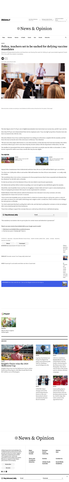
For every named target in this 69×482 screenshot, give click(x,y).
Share (8, 243)
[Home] (8, 20)
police (47, 238)
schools (52, 238)
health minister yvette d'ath (38, 238)
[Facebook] (2, 471)
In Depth (23, 37)
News (3, 37)
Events (29, 37)
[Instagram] (4, 471)
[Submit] (53, 215)
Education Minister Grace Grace (21, 238)
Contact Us (59, 458)
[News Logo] (34, 28)
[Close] (67, 476)
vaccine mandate (5, 240)
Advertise (31, 462)
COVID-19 (3, 238)
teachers (57, 238)
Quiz (35, 37)
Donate (40, 37)
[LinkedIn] (6, 471)
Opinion (16, 37)
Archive (44, 458)
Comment (22, 243)
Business (10, 37)
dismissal (9, 238)
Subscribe (47, 37)
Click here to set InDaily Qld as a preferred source (16, 229)
